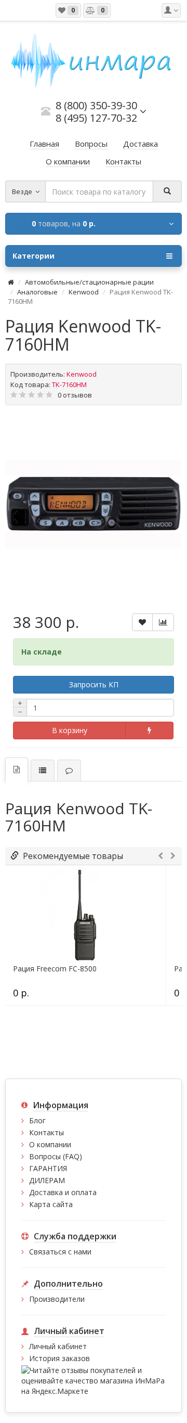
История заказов (59, 1358)
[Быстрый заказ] (149, 730)
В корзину (69, 730)
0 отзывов (75, 395)
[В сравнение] (163, 622)
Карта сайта (51, 1204)
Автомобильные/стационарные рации (89, 282)
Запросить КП (93, 684)
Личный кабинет (58, 1346)
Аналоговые (37, 292)
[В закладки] (142, 622)
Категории (33, 256)
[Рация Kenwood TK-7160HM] (93, 504)
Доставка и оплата (63, 1192)
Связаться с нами (60, 1252)
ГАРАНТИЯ (48, 1168)
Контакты (46, 1132)
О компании (50, 1144)
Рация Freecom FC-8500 (55, 968)
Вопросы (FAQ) (55, 1156)
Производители (57, 1299)
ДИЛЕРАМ (47, 1180)
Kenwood (84, 292)
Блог (37, 1120)
